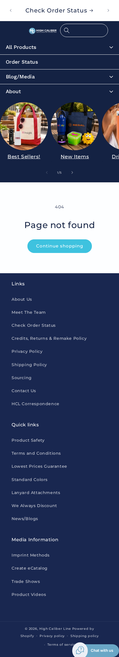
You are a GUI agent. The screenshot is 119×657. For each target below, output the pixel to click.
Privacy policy (52, 636)
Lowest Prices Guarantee (39, 466)
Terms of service (62, 645)
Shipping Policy (29, 364)
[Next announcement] (108, 10)
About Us (22, 299)
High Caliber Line (55, 629)
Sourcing (22, 377)
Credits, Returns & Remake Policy (49, 338)
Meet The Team (29, 312)
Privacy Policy (27, 351)
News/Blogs (25, 518)
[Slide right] (72, 172)
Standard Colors (30, 479)
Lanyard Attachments (36, 492)
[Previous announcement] (10, 10)
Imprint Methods (31, 555)
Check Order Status (34, 325)
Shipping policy (84, 636)
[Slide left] (46, 172)
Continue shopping (59, 246)
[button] (84, 30)
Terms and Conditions (36, 453)
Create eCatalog (30, 568)
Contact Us (24, 390)
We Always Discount (34, 505)
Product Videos (29, 594)
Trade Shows (26, 581)
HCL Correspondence (36, 403)
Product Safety (28, 440)
